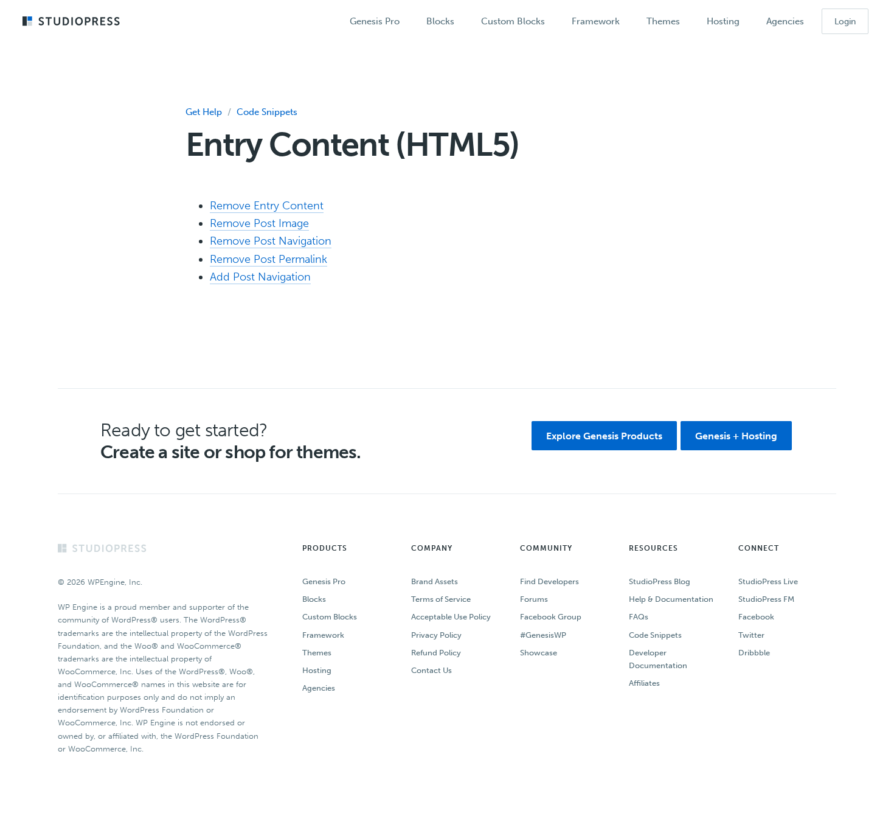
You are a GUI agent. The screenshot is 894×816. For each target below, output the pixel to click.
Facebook (756, 616)
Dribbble (754, 652)
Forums (534, 599)
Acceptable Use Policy (451, 616)
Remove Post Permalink (268, 259)
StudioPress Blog (659, 581)
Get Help (203, 111)
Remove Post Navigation (270, 241)
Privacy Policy (436, 635)
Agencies (318, 687)
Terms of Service (441, 599)
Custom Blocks (329, 616)
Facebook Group (550, 616)
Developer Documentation (658, 659)
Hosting (316, 670)
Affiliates (644, 683)
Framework (323, 635)
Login (845, 21)
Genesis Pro (323, 581)
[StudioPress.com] (73, 22)
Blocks (314, 599)
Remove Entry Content (267, 205)
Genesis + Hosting (736, 436)
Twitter (751, 635)
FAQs (638, 616)
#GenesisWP (543, 635)
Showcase (538, 652)
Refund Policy (436, 652)
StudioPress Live (768, 581)
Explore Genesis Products (604, 436)
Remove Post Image (259, 223)
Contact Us (431, 670)
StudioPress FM (766, 599)
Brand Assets (434, 581)
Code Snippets (267, 111)
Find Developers (549, 581)
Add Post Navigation (260, 277)
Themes (316, 652)
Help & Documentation (671, 599)
